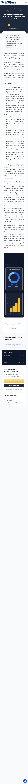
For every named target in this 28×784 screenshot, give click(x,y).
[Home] (8, 2)
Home (8, 8)
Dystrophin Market (11, 53)
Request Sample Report (14, 381)
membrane (20, 75)
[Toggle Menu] (26, 2)
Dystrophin (7, 66)
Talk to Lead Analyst (14, 385)
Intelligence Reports (16, 8)
